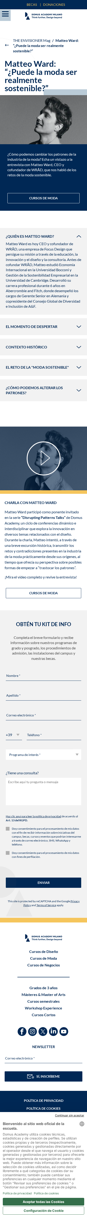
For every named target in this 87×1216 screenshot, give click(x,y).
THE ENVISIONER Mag (31, 40)
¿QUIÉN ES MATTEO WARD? (30, 236)
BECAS (32, 5)
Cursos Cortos (43, 1014)
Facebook (22, 1029)
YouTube (64, 1029)
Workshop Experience (43, 1008)
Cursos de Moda (43, 958)
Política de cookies (43, 1108)
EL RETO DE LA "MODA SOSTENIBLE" (37, 367)
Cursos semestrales (43, 1001)
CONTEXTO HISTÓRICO (26, 347)
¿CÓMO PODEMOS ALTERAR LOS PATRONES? (34, 390)
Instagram (33, 1029)
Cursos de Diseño (43, 951)
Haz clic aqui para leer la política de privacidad (33, 816)
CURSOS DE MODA (43, 198)
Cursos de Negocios (43, 965)
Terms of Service (46, 905)
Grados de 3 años (43, 987)
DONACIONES (54, 5)
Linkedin (54, 1029)
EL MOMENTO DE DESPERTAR (31, 326)
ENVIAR (44, 883)
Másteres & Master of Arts (43, 994)
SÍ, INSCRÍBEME (48, 1076)
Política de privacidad (43, 1100)
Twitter (43, 1029)
